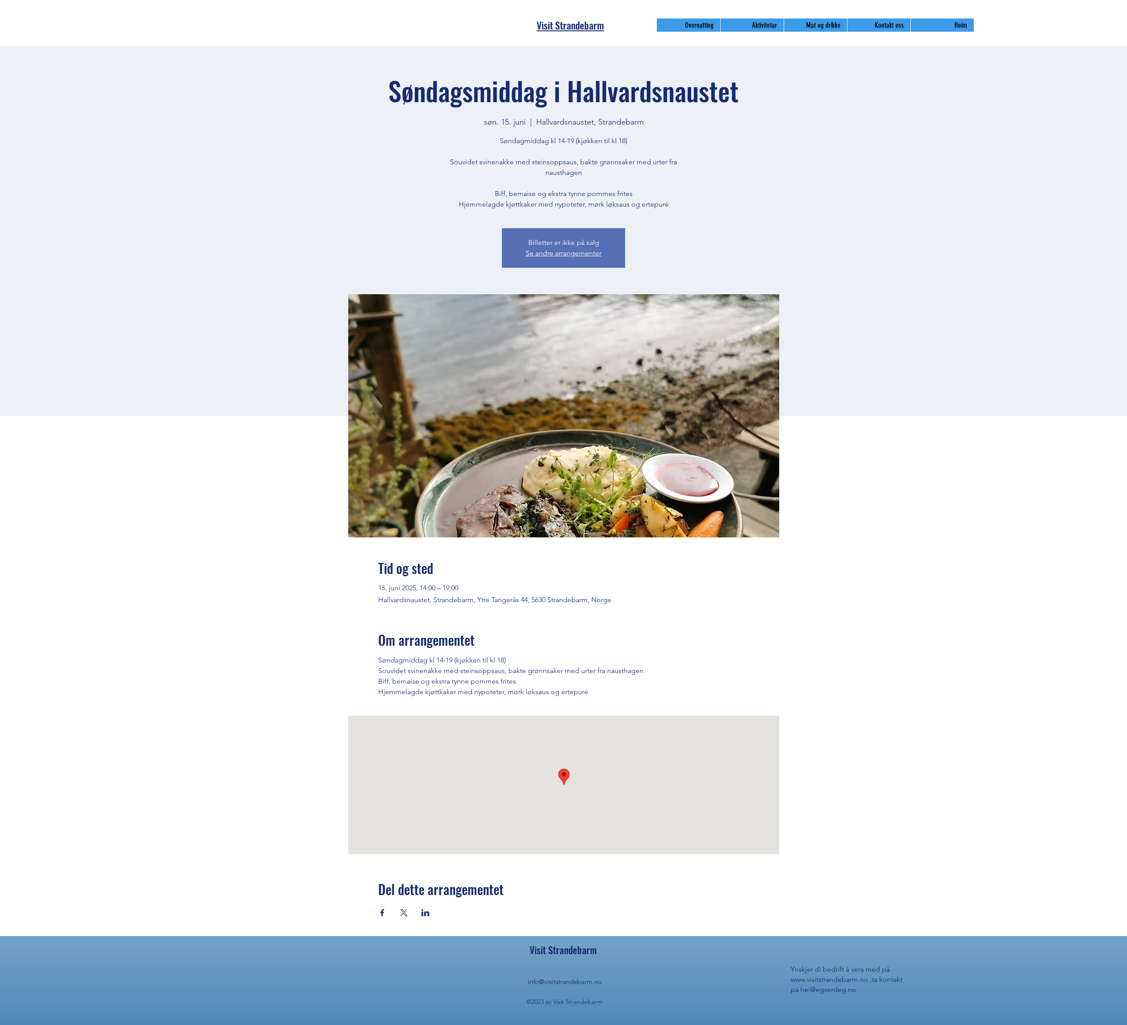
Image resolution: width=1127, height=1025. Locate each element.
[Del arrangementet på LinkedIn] (425, 912)
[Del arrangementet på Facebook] (382, 912)
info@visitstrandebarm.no (565, 981)
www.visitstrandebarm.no (829, 979)
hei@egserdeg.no (828, 989)
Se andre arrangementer (563, 253)
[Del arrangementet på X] (404, 912)
